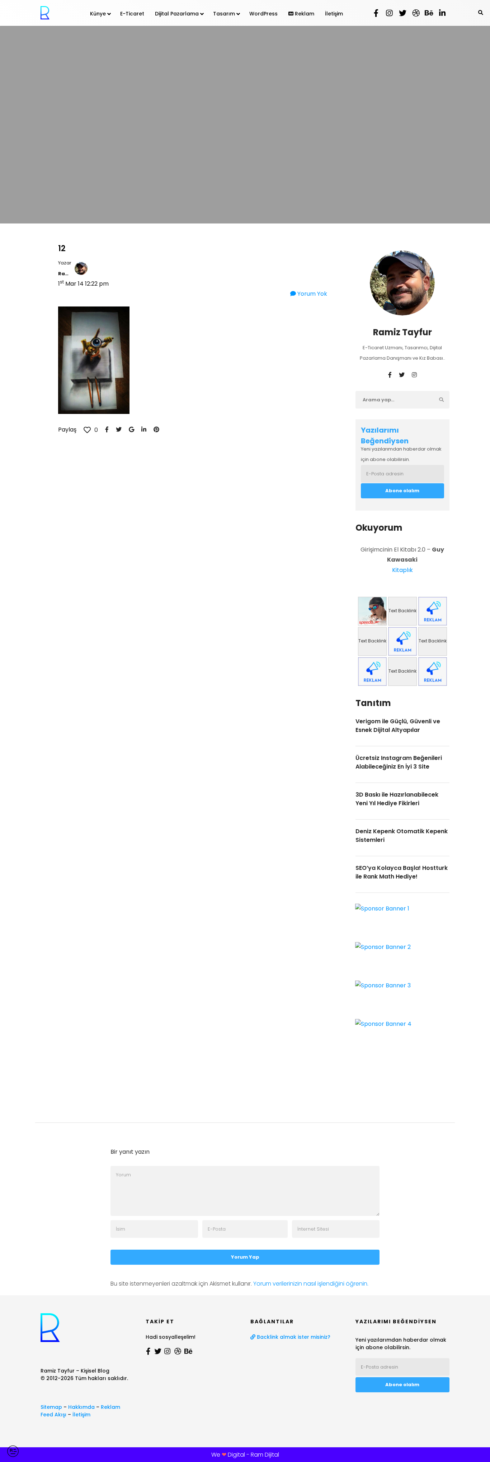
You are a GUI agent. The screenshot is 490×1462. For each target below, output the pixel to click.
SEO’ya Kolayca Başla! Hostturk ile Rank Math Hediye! (401, 872)
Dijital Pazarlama (177, 13)
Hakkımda (81, 1407)
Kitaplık (402, 570)
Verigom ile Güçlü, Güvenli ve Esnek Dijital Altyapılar (397, 725)
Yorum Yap (245, 1257)
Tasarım (224, 13)
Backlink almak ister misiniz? (292, 1337)
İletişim (334, 13)
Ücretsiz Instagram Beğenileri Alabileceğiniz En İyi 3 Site (398, 762)
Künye (98, 13)
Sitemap (51, 1407)
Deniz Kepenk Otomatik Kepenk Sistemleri (401, 835)
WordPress (263, 13)
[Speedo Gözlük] (372, 611)
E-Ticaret (132, 13)
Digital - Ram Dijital (253, 1455)
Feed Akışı (53, 1414)
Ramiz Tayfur (64, 273)
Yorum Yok (311, 294)
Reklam (303, 13)
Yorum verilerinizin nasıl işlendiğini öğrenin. (310, 1283)
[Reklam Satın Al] (432, 611)
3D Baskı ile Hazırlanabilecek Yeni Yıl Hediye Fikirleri (396, 798)
